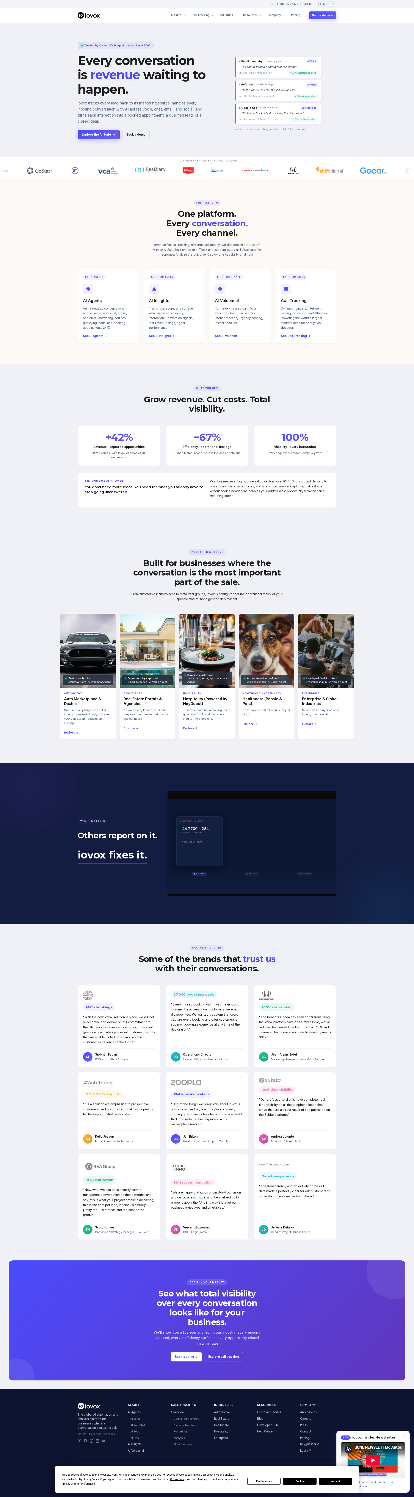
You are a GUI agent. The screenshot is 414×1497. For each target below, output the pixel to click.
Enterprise (221, 1438)
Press (304, 1425)
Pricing (295, 15)
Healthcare (221, 1425)
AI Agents (134, 1412)
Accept (335, 1481)
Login (307, 3)
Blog (260, 1418)
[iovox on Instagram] (91, 1441)
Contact (305, 1431)
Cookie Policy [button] (177, 1479)
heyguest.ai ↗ (310, 1444)
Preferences (264, 1481)
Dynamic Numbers (185, 1425)
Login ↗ (305, 1450)
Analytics (179, 1438)
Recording (180, 1431)
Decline (299, 1481)
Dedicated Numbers (186, 1418)
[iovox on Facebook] (85, 1441)
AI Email (135, 1438)
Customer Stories (269, 1412)
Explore (71, 732)
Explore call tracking (223, 1356)
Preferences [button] (88, 1483)
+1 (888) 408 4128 (286, 3)
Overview (177, 1412)
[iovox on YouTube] (103, 1441)
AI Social (135, 1431)
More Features (183, 1444)
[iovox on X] (79, 1441)
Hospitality (221, 1431)
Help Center (265, 1431)
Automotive (222, 1412)
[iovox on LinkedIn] (97, 1441)
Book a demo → (322, 15)
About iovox (308, 1412)
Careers (305, 1418)
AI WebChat (137, 1425)
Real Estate (221, 1418)
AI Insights (135, 1444)
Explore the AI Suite (99, 134)
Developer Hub (267, 1425)
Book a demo (136, 134)
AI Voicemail (136, 1450)
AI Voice (135, 1418)
